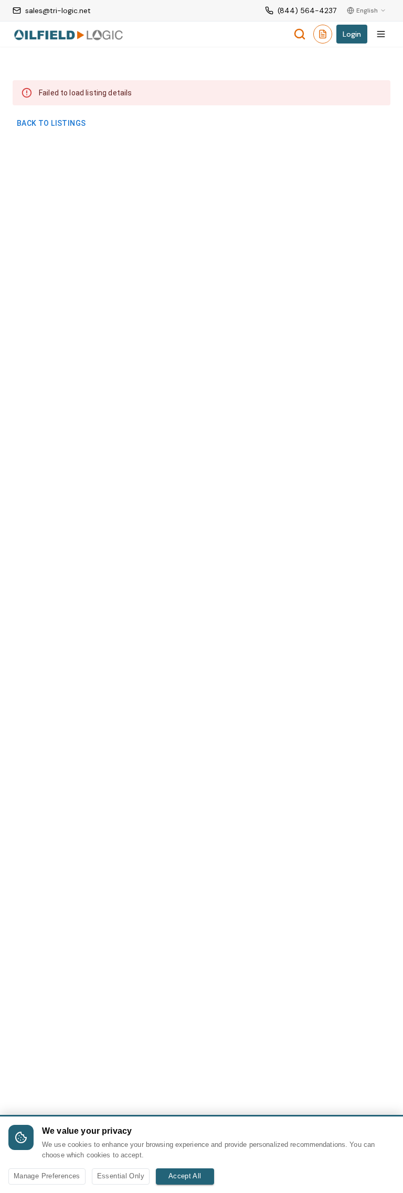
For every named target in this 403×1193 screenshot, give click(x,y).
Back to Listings (51, 123)
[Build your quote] (322, 35)
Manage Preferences (47, 1176)
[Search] (299, 34)
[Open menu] (381, 34)
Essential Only (120, 1176)
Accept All (185, 1176)
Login (352, 34)
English (367, 10)
